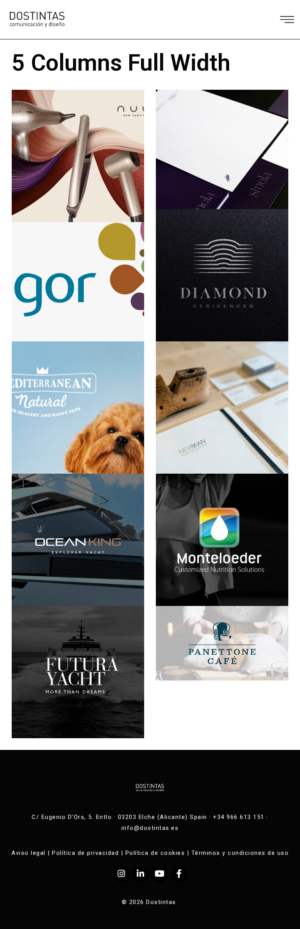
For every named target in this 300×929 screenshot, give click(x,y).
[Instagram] (121, 873)
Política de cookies (155, 852)
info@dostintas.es (150, 827)
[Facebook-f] (179, 873)
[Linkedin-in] (140, 873)
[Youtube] (159, 873)
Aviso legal (28, 852)
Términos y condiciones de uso (240, 852)
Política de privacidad (85, 852)
